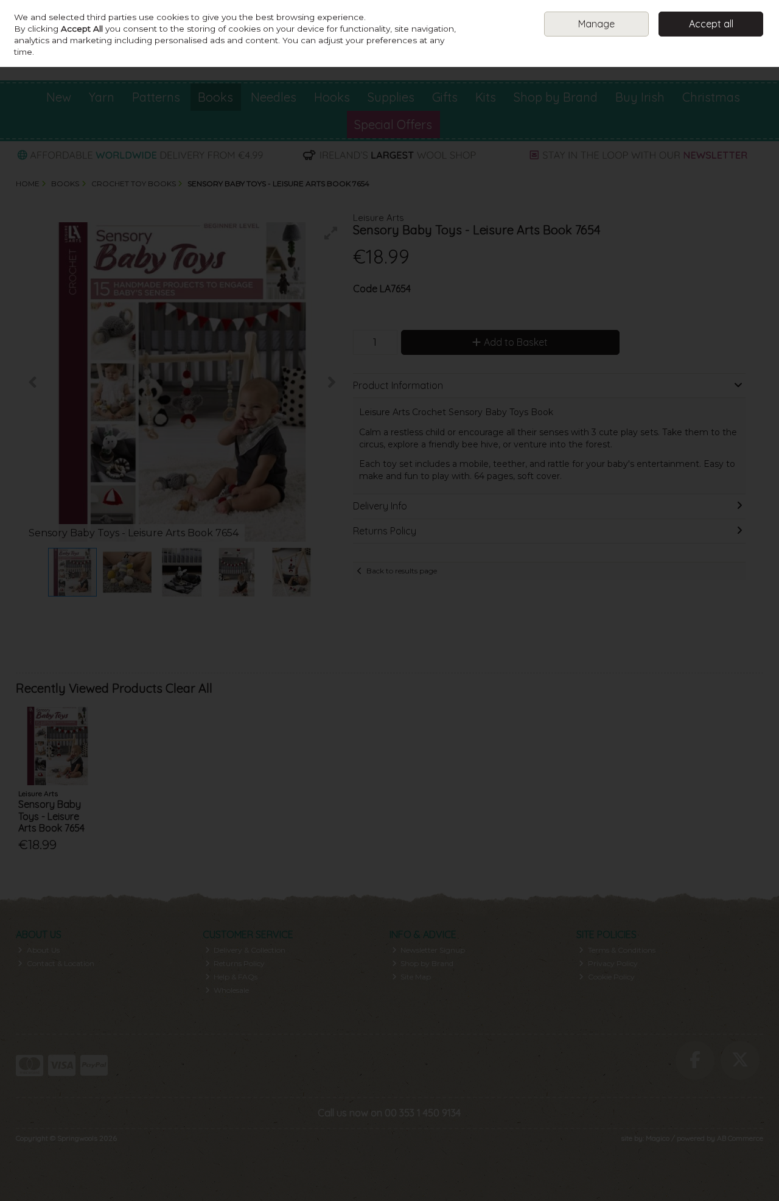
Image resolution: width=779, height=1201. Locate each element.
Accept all (711, 24)
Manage (596, 24)
